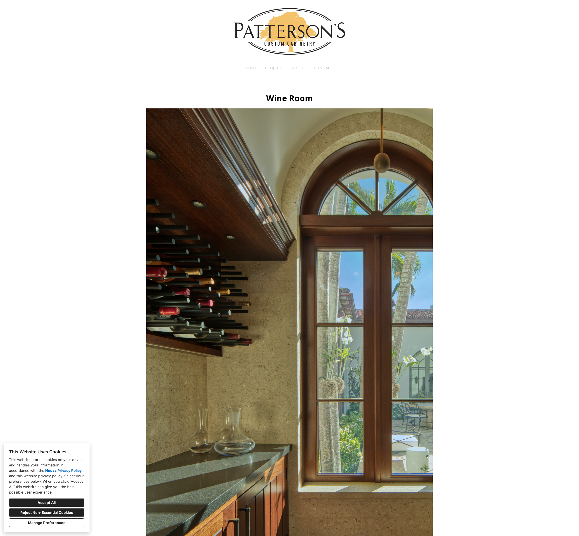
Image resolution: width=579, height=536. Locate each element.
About (299, 68)
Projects (275, 68)
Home (251, 68)
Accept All (47, 502)
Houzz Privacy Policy (63, 470)
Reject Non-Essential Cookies (46, 512)
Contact (324, 68)
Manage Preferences (46, 522)
